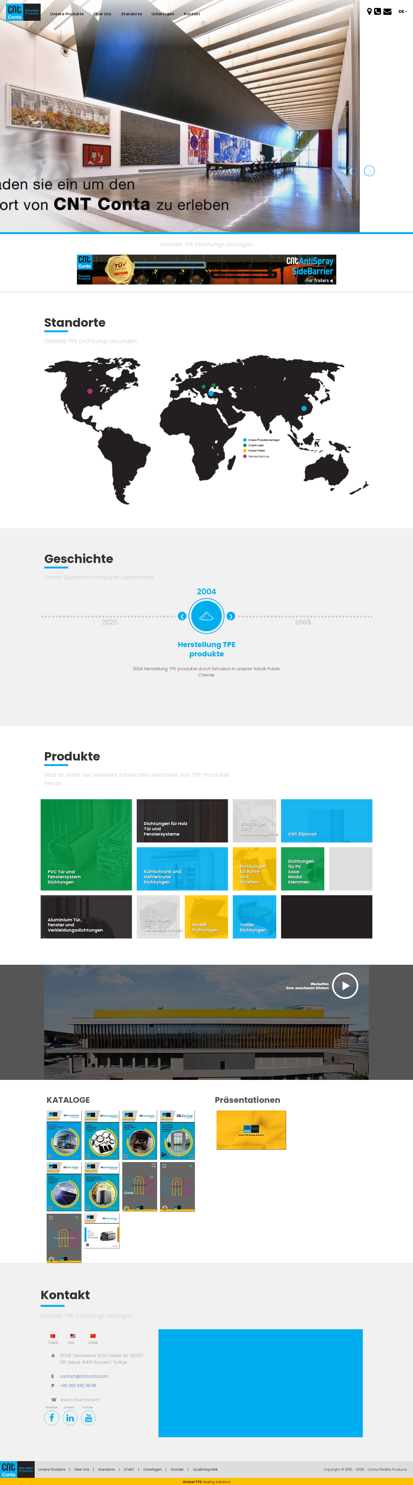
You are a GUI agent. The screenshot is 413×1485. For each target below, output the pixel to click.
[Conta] (17, 1473)
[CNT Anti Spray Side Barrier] (206, 269)
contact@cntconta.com (84, 1376)
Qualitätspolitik (205, 1469)
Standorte (131, 14)
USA (71, 1342)
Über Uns (82, 1469)
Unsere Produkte (51, 1469)
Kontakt (192, 14)
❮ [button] (353, 171)
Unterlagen (152, 1469)
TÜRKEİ (53, 1342)
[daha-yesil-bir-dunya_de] (206, 116)
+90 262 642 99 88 (78, 1386)
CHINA (93, 1342)
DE (402, 11)
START (129, 1469)
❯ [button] (371, 171)
